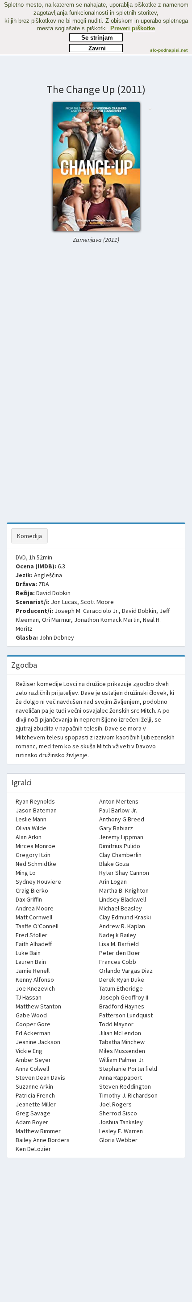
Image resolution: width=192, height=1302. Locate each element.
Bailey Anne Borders (43, 1140)
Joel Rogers (115, 1104)
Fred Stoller (31, 935)
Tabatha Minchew (122, 1042)
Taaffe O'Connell (37, 926)
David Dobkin (53, 593)
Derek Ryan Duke (121, 979)
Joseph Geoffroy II (123, 997)
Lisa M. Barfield (119, 944)
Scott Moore (97, 602)
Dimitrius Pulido (119, 846)
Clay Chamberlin (120, 855)
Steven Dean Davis (40, 1077)
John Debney (56, 637)
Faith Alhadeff (34, 944)
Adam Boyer (32, 1122)
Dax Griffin (29, 899)
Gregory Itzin (33, 855)
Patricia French (35, 1095)
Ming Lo (26, 873)
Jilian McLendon (120, 1033)
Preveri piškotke (132, 28)
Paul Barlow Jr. (118, 810)
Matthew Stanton (38, 1006)
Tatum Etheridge (121, 988)
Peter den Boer (119, 953)
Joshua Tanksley (121, 1122)
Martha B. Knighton (124, 890)
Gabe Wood (31, 1015)
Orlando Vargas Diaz (126, 971)
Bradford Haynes (121, 1006)
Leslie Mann (31, 819)
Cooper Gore (33, 1024)
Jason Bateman (36, 810)
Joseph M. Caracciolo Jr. (86, 611)
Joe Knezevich (35, 988)
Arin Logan (113, 882)
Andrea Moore (35, 908)
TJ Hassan (29, 997)
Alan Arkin (29, 837)
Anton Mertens (118, 801)
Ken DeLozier (33, 1149)
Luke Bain (28, 953)
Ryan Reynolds (35, 801)
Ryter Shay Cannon (124, 873)
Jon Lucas (64, 602)
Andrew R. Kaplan (122, 926)
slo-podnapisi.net (169, 50)
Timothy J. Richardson (128, 1095)
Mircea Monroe (35, 846)
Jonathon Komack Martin (107, 620)
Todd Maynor (116, 1024)
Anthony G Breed (121, 819)
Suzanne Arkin (34, 1086)
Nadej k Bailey (117, 935)
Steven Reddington (125, 1086)
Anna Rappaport (120, 1077)
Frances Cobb (117, 962)
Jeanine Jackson (38, 1042)
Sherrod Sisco (118, 1113)
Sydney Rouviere (38, 882)
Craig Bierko (32, 890)
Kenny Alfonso (35, 979)
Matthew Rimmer (38, 1131)
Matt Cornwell (34, 917)
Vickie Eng (29, 1051)
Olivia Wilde (31, 828)
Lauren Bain (31, 962)
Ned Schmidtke (36, 864)
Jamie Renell (33, 971)
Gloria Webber (118, 1140)
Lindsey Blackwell (122, 899)
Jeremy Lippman (121, 837)
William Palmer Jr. (122, 1060)
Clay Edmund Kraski (125, 917)
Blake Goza (114, 864)
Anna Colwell (32, 1069)
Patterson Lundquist (126, 1015)
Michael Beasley (120, 908)
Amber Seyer (33, 1060)
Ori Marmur (56, 620)
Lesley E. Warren (121, 1131)
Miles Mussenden (122, 1051)
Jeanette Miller (36, 1104)
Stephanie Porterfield (128, 1069)
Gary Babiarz (116, 828)
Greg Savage (33, 1113)
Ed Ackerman (33, 1033)
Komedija (29, 536)
